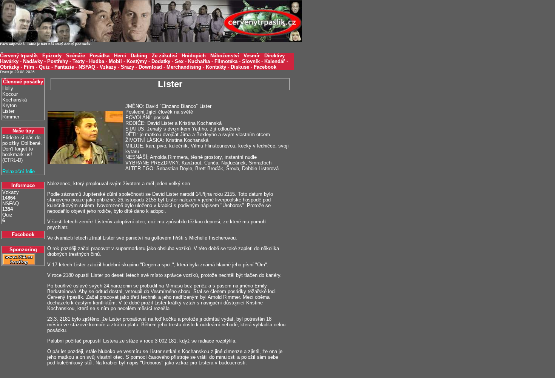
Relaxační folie (18, 171)
